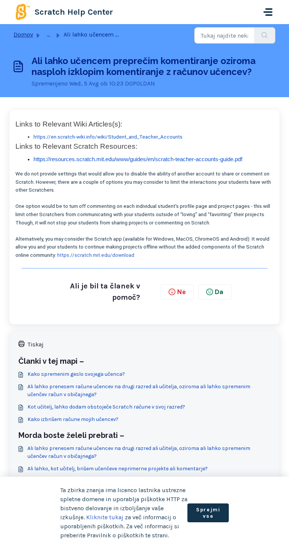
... (48, 34)
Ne (181, 292)
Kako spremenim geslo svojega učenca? (76, 374)
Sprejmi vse (208, 513)
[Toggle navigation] (267, 12)
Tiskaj (35, 344)
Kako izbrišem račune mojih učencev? (73, 419)
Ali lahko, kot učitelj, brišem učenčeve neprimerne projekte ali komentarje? (117, 468)
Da (219, 292)
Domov (23, 34)
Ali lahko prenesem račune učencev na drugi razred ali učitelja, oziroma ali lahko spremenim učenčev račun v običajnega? (138, 390)
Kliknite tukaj (104, 517)
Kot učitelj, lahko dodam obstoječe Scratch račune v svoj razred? (106, 407)
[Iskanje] (264, 35)
